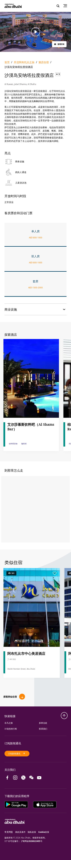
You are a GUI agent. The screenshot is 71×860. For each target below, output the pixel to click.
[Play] (35, 32)
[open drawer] (66, 6)
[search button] (58, 6)
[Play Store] (18, 804)
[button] (59, 44)
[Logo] (12, 6)
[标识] (14, 828)
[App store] (45, 804)
